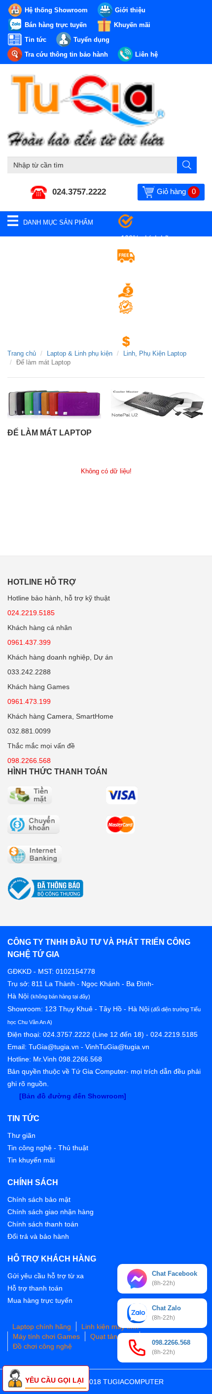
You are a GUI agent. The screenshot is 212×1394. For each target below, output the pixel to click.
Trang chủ (21, 353)
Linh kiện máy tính (110, 1326)
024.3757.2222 (79, 192)
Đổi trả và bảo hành (38, 1236)
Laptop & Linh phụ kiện (79, 353)
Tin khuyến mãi (31, 1160)
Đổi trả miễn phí (166, 341)
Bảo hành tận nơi (148, 324)
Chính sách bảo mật (39, 1199)
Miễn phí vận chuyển (154, 272)
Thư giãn (21, 1135)
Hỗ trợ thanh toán (35, 1288)
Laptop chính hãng (41, 1326)
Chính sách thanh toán (42, 1224)
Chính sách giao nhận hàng (50, 1212)
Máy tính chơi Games (46, 1336)
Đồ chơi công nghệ (42, 1346)
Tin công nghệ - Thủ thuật (47, 1148)
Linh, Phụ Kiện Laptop (154, 353)
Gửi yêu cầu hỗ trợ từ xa (45, 1276)
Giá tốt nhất (159, 290)
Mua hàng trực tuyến (39, 1300)
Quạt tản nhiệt (112, 1336)
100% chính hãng (149, 238)
